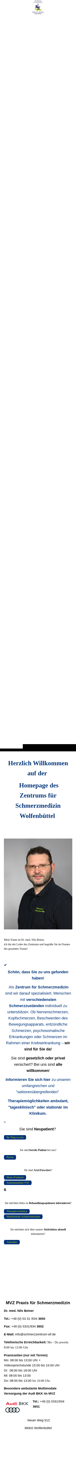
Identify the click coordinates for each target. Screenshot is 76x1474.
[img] (38, 382)
